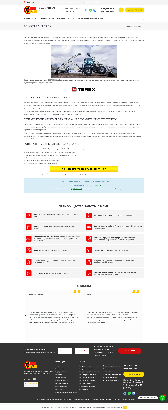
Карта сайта (59, 389)
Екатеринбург (31, 2)
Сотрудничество (85, 2)
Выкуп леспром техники (111, 380)
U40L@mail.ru (70, 11)
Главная (128, 26)
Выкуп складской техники (111, 366)
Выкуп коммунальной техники (89, 372)
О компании (43, 2)
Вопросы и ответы (61, 383)
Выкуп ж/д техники (85, 383)
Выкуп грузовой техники (87, 375)
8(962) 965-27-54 (107, 11)
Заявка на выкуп (134, 10)
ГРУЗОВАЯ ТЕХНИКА (46, 19)
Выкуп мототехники (109, 372)
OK (125, 407)
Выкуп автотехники (109, 369)
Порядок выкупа (56, 2)
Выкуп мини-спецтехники (87, 377)
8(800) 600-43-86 (107, 8)
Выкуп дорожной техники (87, 369)
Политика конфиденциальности (66, 392)
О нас (57, 366)
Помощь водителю (70, 2)
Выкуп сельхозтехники (87, 380)
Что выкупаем (30, 19)
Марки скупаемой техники (92, 19)
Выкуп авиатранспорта (110, 377)
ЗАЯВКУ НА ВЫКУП (94, 185)
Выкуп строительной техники (89, 366)
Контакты (97, 2)
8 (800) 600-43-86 (76, 189)
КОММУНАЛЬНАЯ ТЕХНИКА (67, 19)
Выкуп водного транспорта (112, 375)
